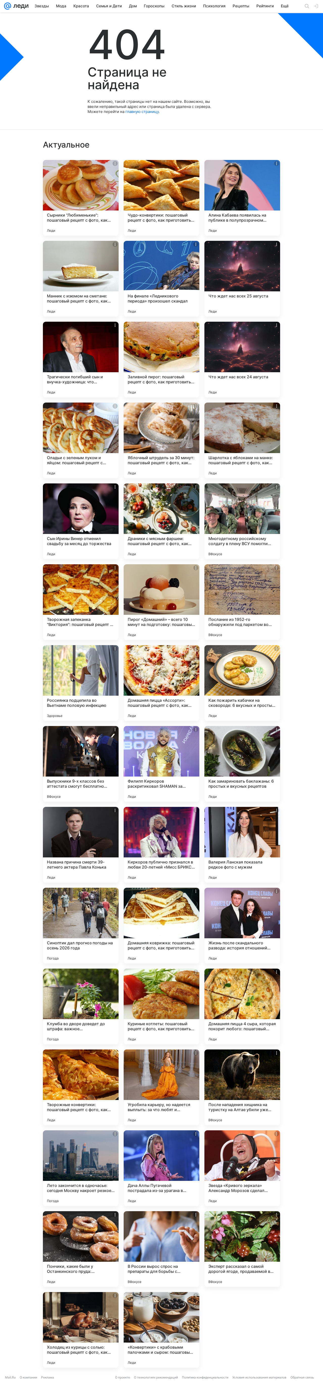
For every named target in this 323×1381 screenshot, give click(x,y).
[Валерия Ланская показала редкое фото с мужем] (242, 845)
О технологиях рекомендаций (156, 1377)
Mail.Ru (10, 1377)
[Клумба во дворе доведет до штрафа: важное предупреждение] (81, 1006)
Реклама (47, 1377)
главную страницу (142, 111)
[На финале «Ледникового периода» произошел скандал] (161, 279)
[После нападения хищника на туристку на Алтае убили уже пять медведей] (242, 1087)
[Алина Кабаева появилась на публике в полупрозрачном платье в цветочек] (242, 198)
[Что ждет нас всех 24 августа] (242, 359)
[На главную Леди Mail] (20, 6)
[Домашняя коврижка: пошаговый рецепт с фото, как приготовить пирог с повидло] (161, 926)
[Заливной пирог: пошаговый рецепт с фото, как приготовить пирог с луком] (161, 359)
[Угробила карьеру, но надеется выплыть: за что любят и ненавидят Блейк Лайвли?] (161, 1087)
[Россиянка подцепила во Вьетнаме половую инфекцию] (81, 683)
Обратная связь (302, 1377)
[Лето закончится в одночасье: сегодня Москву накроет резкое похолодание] (81, 1168)
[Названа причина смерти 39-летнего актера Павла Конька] (81, 845)
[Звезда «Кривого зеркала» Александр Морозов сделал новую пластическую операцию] (242, 1168)
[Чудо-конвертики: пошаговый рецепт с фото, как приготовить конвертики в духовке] (161, 198)
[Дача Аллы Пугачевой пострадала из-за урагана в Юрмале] (161, 1168)
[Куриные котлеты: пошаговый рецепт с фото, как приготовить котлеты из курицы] (161, 1006)
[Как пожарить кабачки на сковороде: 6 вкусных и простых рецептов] (242, 683)
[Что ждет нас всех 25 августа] (242, 279)
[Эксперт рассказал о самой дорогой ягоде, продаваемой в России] (242, 1249)
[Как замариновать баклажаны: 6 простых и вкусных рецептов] (242, 764)
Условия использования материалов (259, 1377)
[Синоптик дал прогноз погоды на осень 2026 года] (81, 926)
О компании (28, 1377)
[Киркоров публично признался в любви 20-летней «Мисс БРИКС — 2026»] (161, 845)
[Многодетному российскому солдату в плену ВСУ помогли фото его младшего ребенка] (242, 521)
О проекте (122, 1377)
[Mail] (7, 6)
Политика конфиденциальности (205, 1377)
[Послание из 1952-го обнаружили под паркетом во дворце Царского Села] (242, 602)
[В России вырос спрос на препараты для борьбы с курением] (161, 1249)
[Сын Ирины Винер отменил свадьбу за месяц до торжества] (81, 521)
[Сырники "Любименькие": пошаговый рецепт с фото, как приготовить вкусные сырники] (81, 198)
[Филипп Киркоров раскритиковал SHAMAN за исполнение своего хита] (161, 764)
